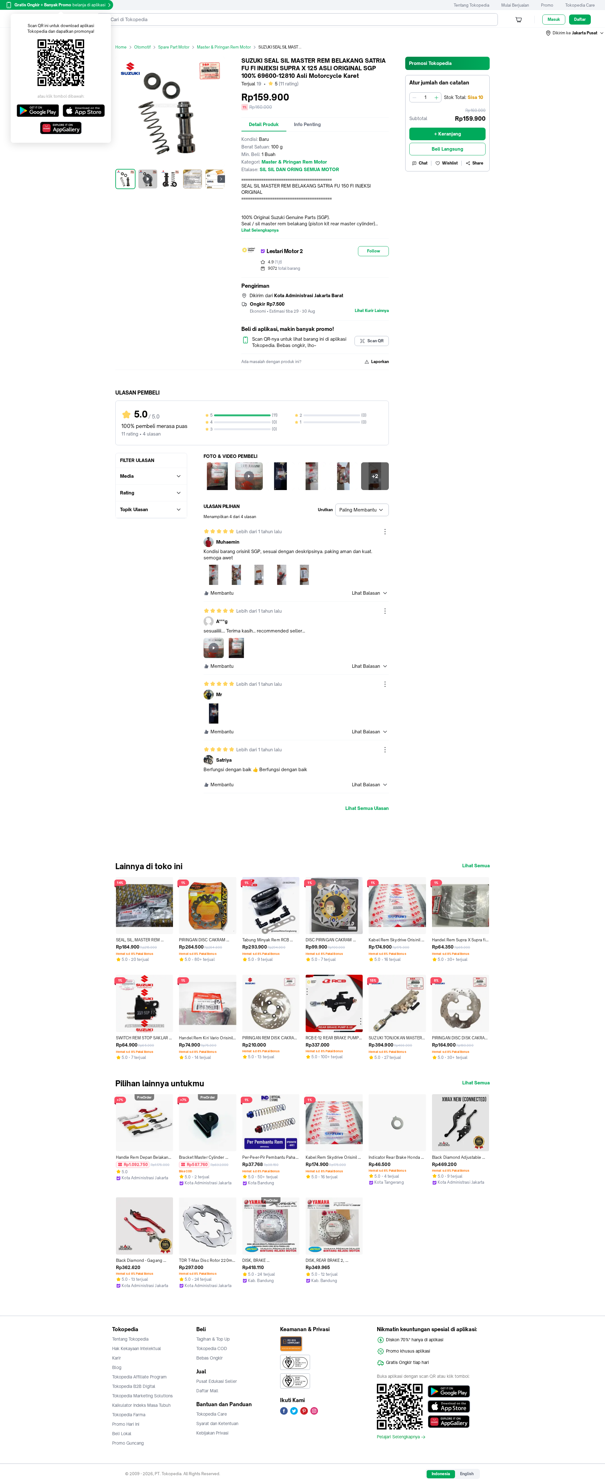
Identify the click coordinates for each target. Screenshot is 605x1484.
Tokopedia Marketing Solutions (142, 1395)
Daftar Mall (207, 1390)
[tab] (263, 124)
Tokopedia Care (580, 5)
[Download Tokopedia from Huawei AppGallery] (449, 1421)
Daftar (580, 19)
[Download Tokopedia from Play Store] (449, 1391)
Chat (423, 163)
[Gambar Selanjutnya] (221, 179)
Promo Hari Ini (125, 1424)
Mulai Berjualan (515, 5)
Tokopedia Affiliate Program (139, 1376)
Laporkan (380, 361)
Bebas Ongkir (209, 1357)
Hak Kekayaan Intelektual (136, 1348)
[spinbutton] (425, 97)
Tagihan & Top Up (213, 1339)
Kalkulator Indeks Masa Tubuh (141, 1405)
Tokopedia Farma (128, 1414)
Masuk (554, 19)
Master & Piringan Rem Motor (224, 47)
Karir (116, 1357)
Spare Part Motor (173, 47)
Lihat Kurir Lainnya (372, 311)
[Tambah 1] (436, 97)
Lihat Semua (476, 865)
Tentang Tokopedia (471, 5)
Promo (547, 5)
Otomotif (142, 47)
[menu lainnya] (385, 531)
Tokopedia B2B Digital (133, 1386)
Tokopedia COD (211, 1348)
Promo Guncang (128, 1443)
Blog (116, 1367)
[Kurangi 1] (414, 97)
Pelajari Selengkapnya (398, 1437)
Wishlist (450, 163)
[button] (575, 33)
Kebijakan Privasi (212, 1432)
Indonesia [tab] (441, 1473)
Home (121, 47)
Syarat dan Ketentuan (217, 1423)
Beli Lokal (121, 1433)
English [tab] (467, 1473)
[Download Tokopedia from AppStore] (449, 1406)
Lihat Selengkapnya (260, 230)
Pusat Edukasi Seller (216, 1381)
